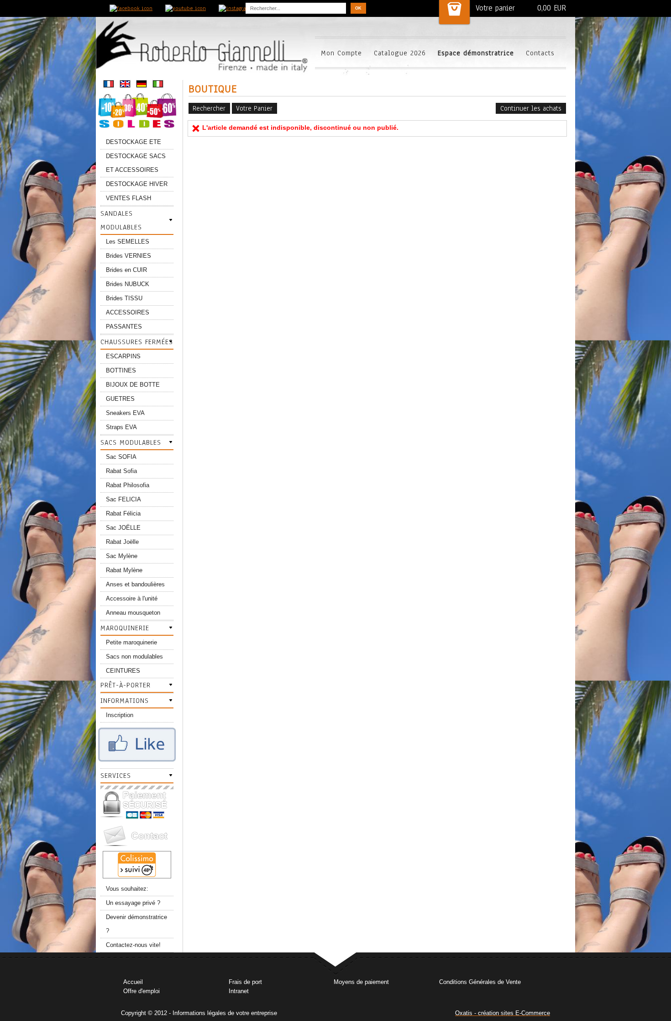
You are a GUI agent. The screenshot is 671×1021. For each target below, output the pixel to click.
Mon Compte (341, 53)
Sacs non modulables (134, 656)
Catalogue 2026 (400, 53)
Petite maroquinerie (131, 642)
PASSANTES (124, 326)
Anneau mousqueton (133, 612)
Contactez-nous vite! (133, 944)
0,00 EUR (551, 8)
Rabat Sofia (121, 471)
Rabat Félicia (123, 513)
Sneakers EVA (125, 412)
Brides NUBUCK (127, 284)
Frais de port (245, 981)
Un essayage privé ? (133, 902)
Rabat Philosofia (127, 485)
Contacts (540, 53)
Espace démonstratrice (476, 53)
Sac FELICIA (123, 499)
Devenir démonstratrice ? (136, 924)
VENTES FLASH (128, 198)
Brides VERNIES (128, 255)
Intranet (239, 991)
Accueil (133, 981)
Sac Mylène (121, 556)
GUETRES (120, 398)
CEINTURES (123, 670)
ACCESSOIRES (127, 312)
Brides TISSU (124, 298)
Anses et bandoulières (135, 584)
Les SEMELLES (127, 241)
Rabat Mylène (124, 570)
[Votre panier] (454, 12)
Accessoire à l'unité (131, 598)
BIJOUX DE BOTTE (133, 384)
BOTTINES (121, 370)
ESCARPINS (123, 356)
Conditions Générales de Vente (480, 981)
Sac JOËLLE (123, 527)
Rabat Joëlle (122, 541)
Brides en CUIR (126, 269)
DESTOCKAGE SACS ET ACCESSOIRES (136, 163)
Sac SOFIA (121, 456)
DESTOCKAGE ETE (133, 141)
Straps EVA (121, 427)
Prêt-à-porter (125, 685)
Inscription (119, 715)
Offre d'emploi (141, 991)
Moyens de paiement (361, 981)
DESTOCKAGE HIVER (137, 184)
